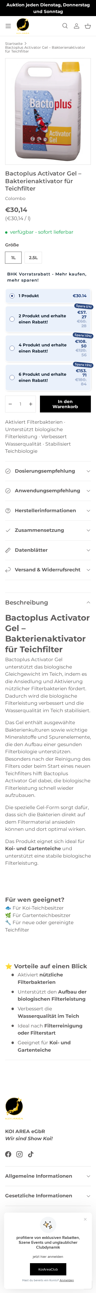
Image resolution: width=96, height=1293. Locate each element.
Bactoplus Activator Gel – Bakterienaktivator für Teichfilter (45, 49)
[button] (87, 26)
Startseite (14, 43)
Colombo (15, 198)
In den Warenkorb (65, 404)
